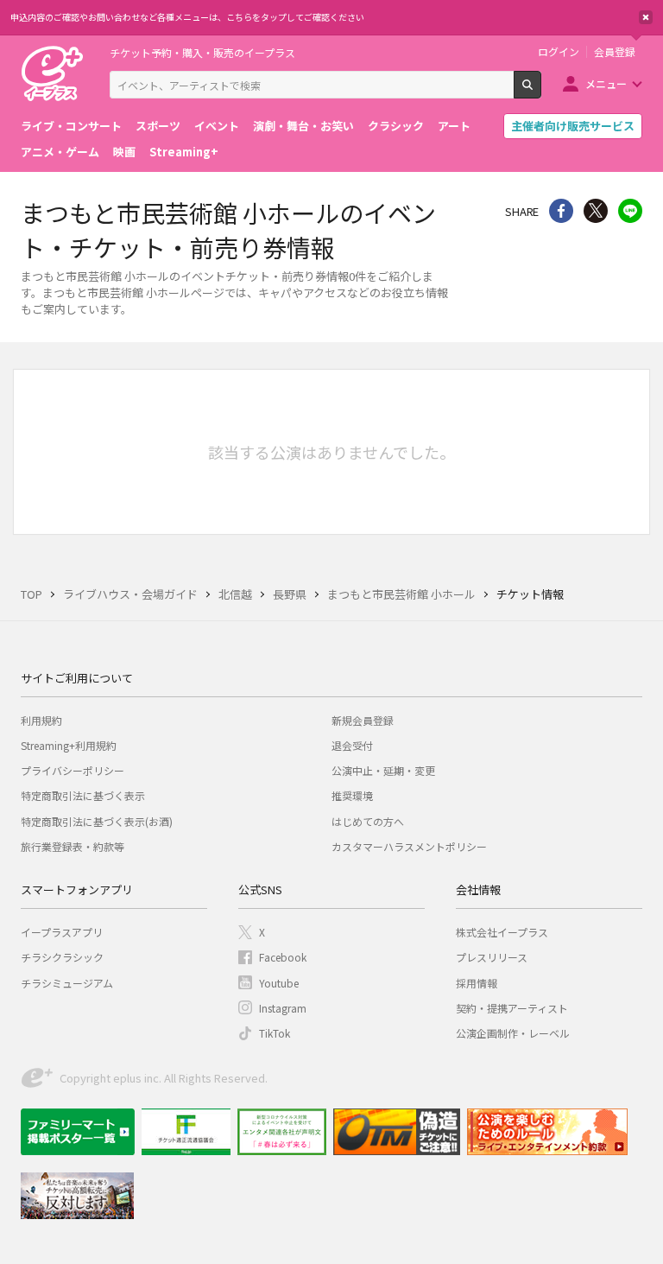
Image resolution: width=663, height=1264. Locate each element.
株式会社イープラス (502, 931)
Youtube (279, 982)
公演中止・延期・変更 (383, 770)
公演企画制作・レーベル (513, 1033)
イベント (216, 126)
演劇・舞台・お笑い (303, 126)
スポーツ (158, 126)
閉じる (646, 17)
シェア (561, 211)
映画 (124, 151)
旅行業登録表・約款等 (72, 846)
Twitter (596, 211)
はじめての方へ (368, 821)
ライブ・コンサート (71, 126)
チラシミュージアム (67, 982)
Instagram (282, 1007)
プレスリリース (491, 957)
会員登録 (614, 52)
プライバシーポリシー (72, 770)
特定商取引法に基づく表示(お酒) (97, 821)
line (630, 211)
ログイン (558, 52)
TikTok (274, 1033)
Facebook (282, 957)
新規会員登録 (363, 720)
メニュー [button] (606, 83)
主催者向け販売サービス (573, 126)
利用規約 (41, 720)
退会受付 (352, 745)
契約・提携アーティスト (512, 1007)
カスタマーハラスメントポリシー (409, 846)
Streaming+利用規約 (69, 745)
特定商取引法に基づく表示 (83, 795)
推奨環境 (352, 795)
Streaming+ (183, 151)
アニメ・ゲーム (60, 151)
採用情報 (476, 982)
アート (454, 126)
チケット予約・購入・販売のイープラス (202, 52)
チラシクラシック (62, 957)
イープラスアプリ (62, 931)
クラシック (396, 126)
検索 (540, 91)
